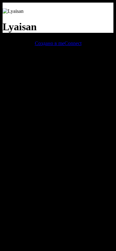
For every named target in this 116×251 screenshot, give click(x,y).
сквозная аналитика (66, 55)
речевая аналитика (23, 55)
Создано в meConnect (58, 43)
